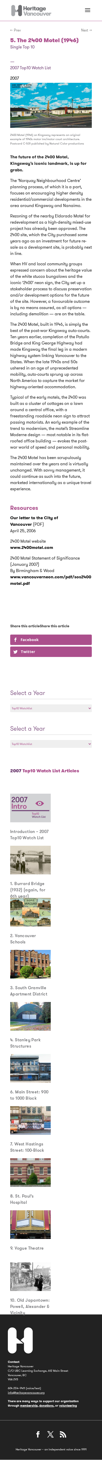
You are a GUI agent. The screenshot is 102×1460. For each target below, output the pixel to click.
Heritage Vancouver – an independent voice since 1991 (51, 1449)
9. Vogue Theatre (27, 1248)
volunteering (68, 1405)
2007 (14, 78)
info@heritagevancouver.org (26, 1392)
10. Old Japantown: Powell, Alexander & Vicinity (30, 1306)
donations (46, 1405)
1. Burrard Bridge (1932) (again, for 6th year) (27, 890)
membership (29, 1405)
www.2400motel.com (31, 547)
